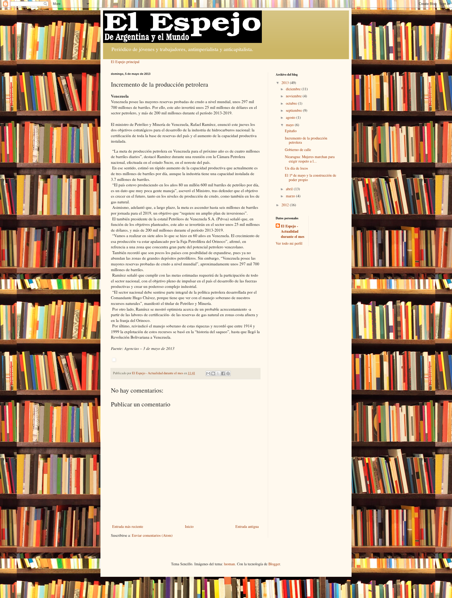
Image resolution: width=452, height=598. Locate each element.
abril (290, 188)
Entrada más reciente (127, 526)
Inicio (189, 526)
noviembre (294, 95)
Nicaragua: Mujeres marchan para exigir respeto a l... (310, 159)
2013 (285, 82)
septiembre (294, 110)
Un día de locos (296, 168)
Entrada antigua (247, 526)
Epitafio (291, 130)
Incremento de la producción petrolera (306, 140)
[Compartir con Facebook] (223, 373)
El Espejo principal (125, 61)
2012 (285, 204)
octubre (292, 103)
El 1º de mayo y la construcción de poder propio (310, 177)
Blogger (274, 563)
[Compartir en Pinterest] (228, 373)
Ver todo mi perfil (289, 243)
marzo (291, 195)
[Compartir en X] (218, 373)
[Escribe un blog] (213, 373)
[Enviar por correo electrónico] (208, 373)
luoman (229, 563)
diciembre (294, 88)
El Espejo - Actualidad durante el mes (292, 231)
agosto (291, 117)
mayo (290, 124)
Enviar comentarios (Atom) (152, 535)
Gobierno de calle (298, 149)
